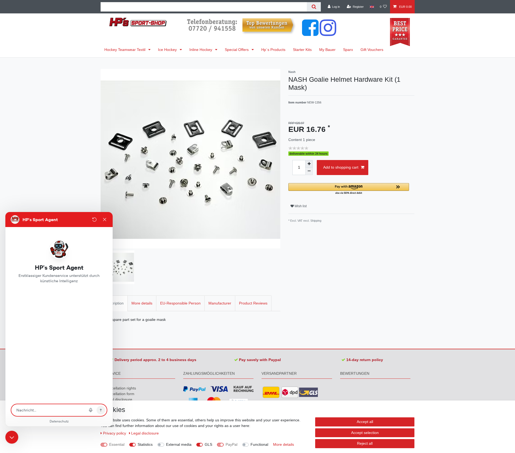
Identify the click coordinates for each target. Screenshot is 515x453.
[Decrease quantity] (309, 171)
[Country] (372, 6)
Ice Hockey (168, 49)
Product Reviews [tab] (253, 303)
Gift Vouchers (371, 49)
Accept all (365, 421)
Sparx (348, 49)
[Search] (314, 7)
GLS (208, 444)
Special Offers (237, 49)
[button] (348, 189)
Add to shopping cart (340, 167)
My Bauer (327, 49)
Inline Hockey (201, 49)
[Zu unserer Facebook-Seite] (310, 33)
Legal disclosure (118, 399)
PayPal (231, 444)
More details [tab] (141, 303)
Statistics (145, 444)
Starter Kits (302, 49)
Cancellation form (119, 394)
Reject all (365, 443)
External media (179, 444)
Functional (259, 444)
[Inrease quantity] (309, 164)
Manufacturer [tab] (219, 303)
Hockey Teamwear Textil (125, 49)
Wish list (300, 206)
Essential (116, 444)
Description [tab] (114, 303)
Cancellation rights (120, 388)
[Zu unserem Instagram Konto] (328, 33)
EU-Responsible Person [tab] (180, 303)
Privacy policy (115, 433)
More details (283, 444)
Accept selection (365, 432)
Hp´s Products (273, 49)
